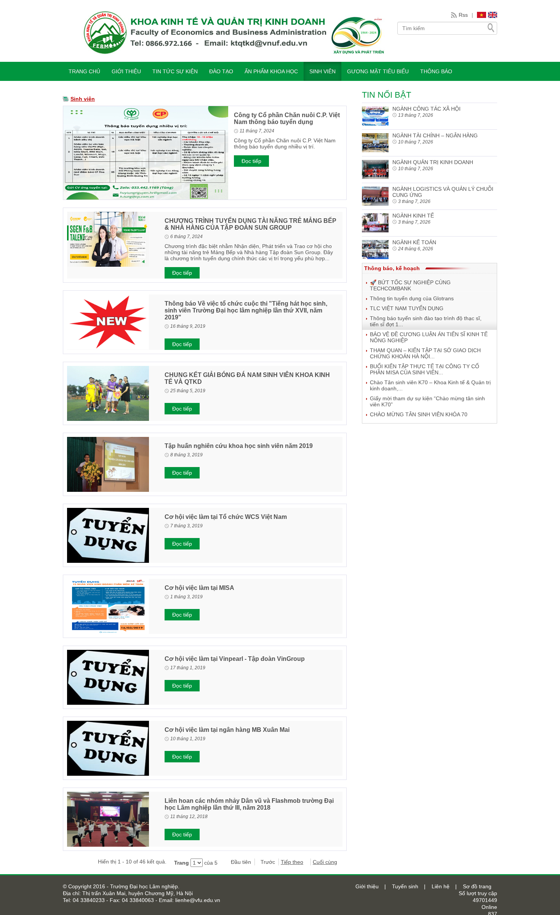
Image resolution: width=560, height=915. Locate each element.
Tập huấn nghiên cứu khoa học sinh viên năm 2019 (239, 446)
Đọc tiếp (251, 161)
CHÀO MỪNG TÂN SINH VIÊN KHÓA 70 (418, 414)
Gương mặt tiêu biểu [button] (378, 71)
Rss (463, 15)
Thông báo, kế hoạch (392, 268)
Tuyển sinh (405, 886)
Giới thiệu (367, 886)
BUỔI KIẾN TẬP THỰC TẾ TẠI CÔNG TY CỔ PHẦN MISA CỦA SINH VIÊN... (424, 369)
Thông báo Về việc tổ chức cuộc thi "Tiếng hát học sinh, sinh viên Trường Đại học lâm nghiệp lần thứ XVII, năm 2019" (246, 310)
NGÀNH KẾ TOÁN (414, 242)
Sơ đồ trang (477, 886)
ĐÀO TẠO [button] (221, 71)
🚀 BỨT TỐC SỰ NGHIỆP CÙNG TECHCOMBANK (410, 285)
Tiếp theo (292, 862)
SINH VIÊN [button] (322, 71)
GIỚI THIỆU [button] (126, 71)
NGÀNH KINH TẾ (413, 216)
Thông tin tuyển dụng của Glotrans (412, 298)
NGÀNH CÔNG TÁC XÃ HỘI (426, 109)
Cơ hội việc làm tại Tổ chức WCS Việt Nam (226, 517)
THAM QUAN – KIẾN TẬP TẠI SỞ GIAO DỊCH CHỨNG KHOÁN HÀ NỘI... (425, 353)
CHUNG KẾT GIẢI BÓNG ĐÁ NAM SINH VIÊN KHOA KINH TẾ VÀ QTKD (247, 378)
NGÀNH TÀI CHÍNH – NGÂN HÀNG (435, 135)
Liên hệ (441, 886)
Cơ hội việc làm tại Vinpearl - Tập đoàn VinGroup (235, 659)
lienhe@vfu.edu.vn (197, 900)
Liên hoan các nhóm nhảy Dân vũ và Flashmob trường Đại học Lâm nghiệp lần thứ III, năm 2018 (249, 804)
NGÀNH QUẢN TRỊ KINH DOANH (432, 162)
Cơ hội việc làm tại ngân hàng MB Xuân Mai (227, 730)
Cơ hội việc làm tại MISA (199, 588)
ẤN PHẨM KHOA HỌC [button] (271, 71)
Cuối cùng (325, 862)
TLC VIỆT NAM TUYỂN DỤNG (406, 308)
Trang (181, 863)
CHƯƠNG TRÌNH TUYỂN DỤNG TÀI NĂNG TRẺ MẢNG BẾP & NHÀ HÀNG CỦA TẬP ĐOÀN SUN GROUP (250, 224)
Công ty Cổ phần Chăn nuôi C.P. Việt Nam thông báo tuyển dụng (287, 118)
